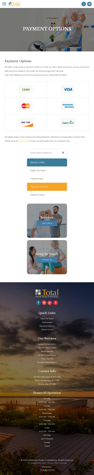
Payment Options (39, 187)
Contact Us (47, 260)
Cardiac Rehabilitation (47, 344)
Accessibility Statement (37, 463)
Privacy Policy (52, 463)
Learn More (47, 223)
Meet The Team (38, 170)
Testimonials (36, 178)
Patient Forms (37, 195)
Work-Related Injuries (47, 348)
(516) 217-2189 (24, 141)
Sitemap (63, 463)
